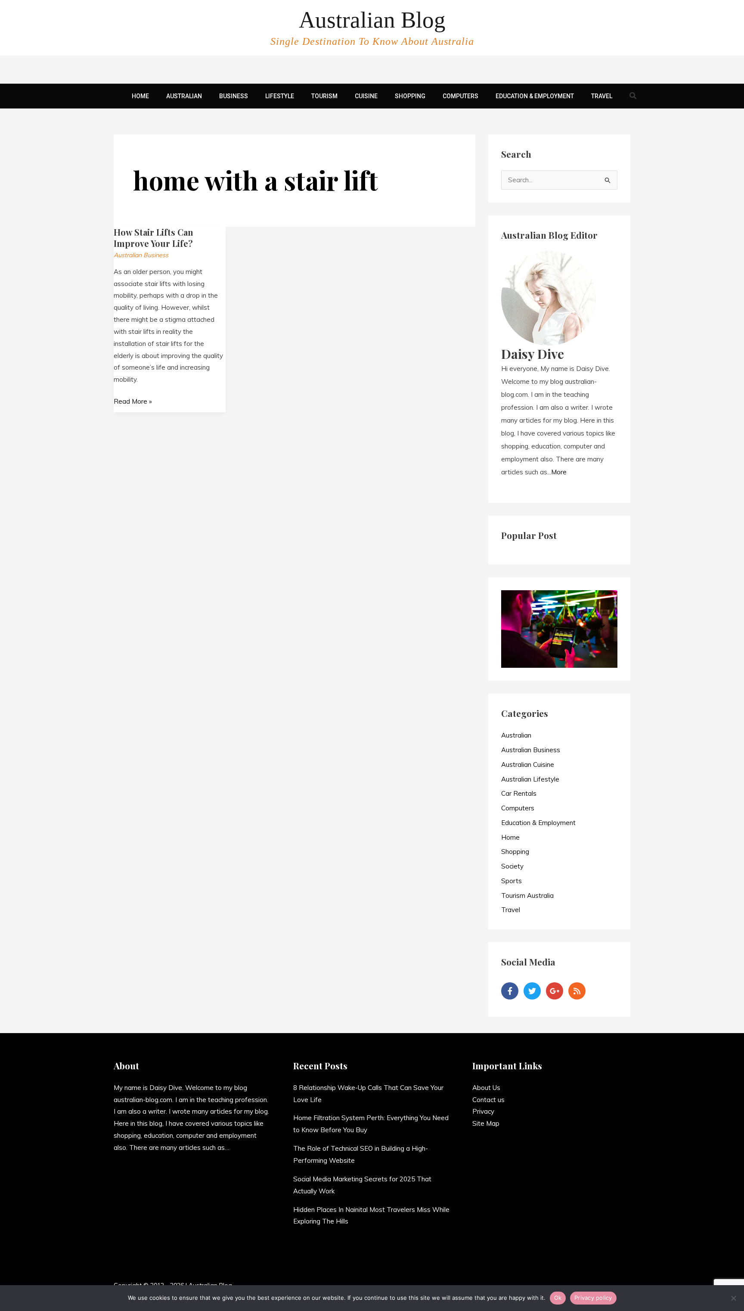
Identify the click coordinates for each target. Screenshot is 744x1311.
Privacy (483, 1111)
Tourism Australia (527, 895)
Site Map (485, 1123)
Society (512, 866)
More (559, 472)
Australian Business (141, 255)
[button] (633, 96)
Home (140, 96)
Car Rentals (518, 793)
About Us (486, 1088)
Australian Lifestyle (530, 779)
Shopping (410, 96)
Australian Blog (372, 19)
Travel (601, 96)
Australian (184, 96)
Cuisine (366, 96)
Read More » (133, 400)
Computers (460, 96)
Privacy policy (593, 1297)
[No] (733, 1298)
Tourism (324, 96)
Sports (511, 881)
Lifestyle (279, 96)
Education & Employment (535, 96)
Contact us (488, 1100)
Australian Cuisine (527, 764)
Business (233, 96)
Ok (558, 1297)
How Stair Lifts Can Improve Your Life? (153, 237)
